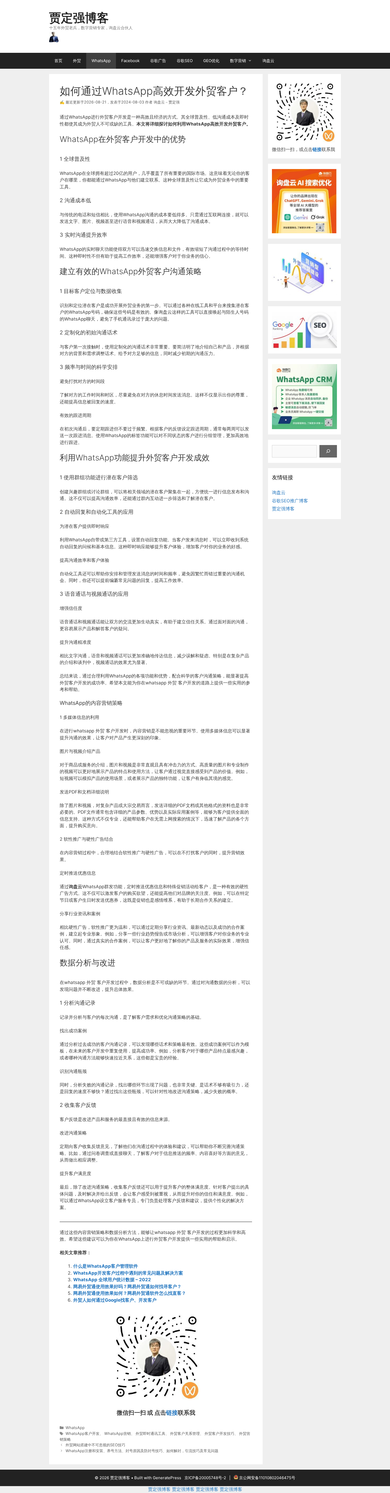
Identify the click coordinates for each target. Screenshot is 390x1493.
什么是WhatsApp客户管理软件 (105, 1266)
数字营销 (238, 60)
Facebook (130, 60)
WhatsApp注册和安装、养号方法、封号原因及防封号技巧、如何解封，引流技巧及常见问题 (142, 1450)
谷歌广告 (158, 60)
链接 (172, 1412)
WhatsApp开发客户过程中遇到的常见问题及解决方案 (128, 1273)
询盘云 (268, 60)
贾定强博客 (79, 17)
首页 (58, 60)
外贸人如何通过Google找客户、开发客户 (115, 1300)
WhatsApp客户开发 (82, 1433)
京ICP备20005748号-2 (205, 1477)
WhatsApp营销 (117, 1433)
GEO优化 (211, 60)
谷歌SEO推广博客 (290, 500)
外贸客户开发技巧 (219, 1433)
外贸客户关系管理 (185, 1433)
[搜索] (328, 451)
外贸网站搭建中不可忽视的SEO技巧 (95, 1445)
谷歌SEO (185, 60)
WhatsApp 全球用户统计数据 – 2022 (112, 1279)
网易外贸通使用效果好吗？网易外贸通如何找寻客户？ (127, 1286)
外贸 (77, 60)
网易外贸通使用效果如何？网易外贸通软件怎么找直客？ (129, 1293)
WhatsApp (101, 60)
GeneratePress (167, 1477)
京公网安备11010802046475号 (267, 1477)
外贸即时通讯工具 (150, 1433)
